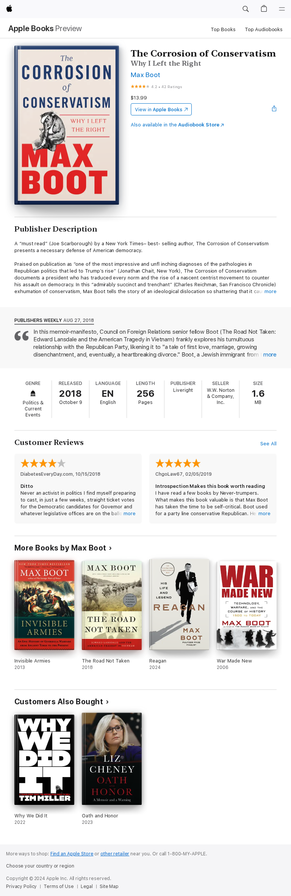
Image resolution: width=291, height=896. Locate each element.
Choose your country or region (40, 866)
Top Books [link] (223, 29)
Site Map (109, 886)
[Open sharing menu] (274, 109)
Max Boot (146, 75)
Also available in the (175, 125)
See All (268, 443)
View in (158, 109)
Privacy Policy (21, 886)
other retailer (114, 854)
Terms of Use (59, 886)
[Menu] (282, 9)
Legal (87, 886)
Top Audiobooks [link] (264, 29)
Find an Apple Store (72, 854)
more (270, 291)
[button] (245, 9)
